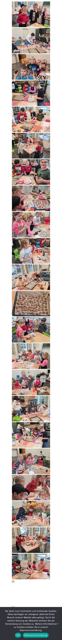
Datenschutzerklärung (35, 635)
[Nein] (58, 623)
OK (18, 635)
